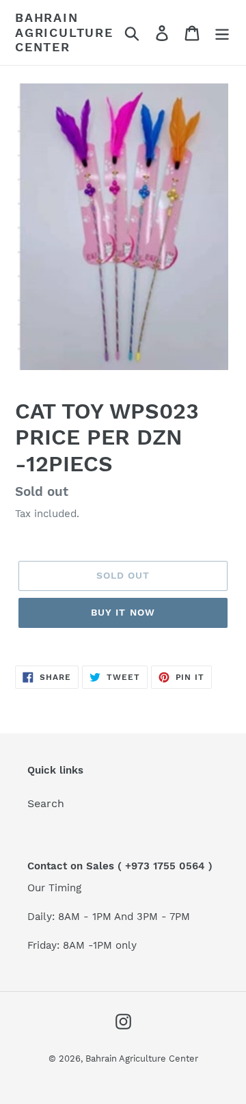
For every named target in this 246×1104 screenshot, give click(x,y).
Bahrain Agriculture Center (64, 32)
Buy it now (123, 612)
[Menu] (222, 32)
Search (45, 803)
